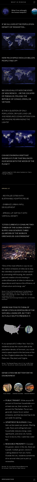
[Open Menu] (34, 2)
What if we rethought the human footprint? (19, 11)
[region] (18, 13)
